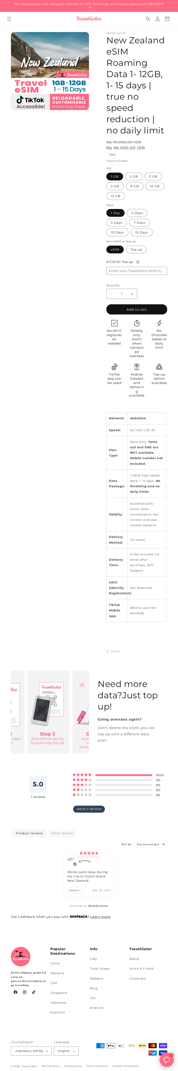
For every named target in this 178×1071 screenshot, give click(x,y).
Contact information (125, 1066)
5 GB (115, 186)
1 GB (115, 176)
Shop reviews (62, 833)
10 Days (117, 232)
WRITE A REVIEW (89, 809)
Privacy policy (73, 1066)
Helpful (74, 890)
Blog (94, 988)
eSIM (115, 249)
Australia (57, 1012)
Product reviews (29, 833)
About (134, 959)
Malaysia (57, 973)
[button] (9, 19)
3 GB (153, 176)
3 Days (137, 213)
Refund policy (51, 1066)
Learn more (100, 917)
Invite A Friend (141, 969)
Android (96, 1008)
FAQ (93, 959)
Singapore (58, 993)
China (55, 963)
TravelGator (29, 1066)
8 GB (134, 186)
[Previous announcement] (8, 6)
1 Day (115, 213)
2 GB (134, 176)
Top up (136, 249)
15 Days (141, 232)
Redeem (96, 978)
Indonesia (58, 1003)
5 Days (116, 223)
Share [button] (115, 651)
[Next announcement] (169, 6)
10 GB (155, 186)
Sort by (126, 844)
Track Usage (100, 969)
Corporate (137, 978)
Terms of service (97, 1066)
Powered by (89, 905)
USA (53, 983)
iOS (93, 998)
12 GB (115, 196)
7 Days (139, 223)
